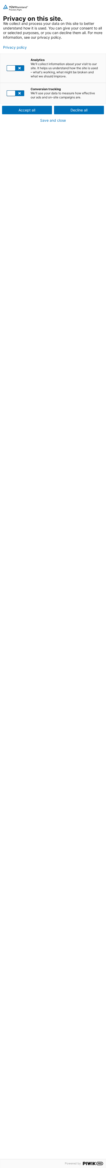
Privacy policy (15, 47)
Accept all (27, 110)
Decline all (78, 110)
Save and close (53, 120)
